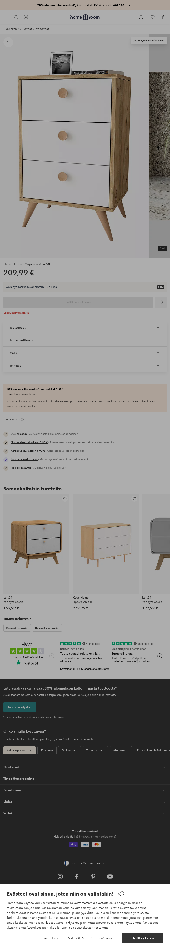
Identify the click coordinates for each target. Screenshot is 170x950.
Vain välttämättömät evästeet (90, 938)
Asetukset (51, 938)
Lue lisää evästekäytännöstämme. (85, 927)
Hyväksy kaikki (142, 938)
